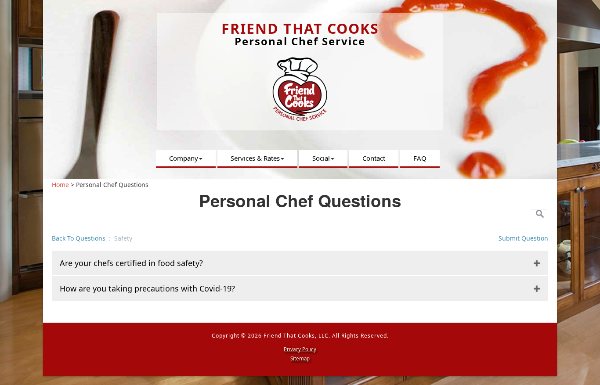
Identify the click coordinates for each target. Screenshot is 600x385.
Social (321, 158)
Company (183, 158)
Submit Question (523, 238)
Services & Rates (255, 158)
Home (60, 184)
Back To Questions (79, 238)
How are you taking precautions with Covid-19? (147, 288)
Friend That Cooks (300, 28)
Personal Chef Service (300, 41)
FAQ (420, 158)
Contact (373, 158)
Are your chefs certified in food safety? (131, 263)
